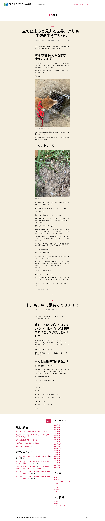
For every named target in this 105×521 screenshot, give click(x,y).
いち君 (38, 289)
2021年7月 (57, 429)
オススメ (57, 483)
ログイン (57, 501)
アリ (41, 289)
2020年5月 (57, 458)
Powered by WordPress (40, 517)
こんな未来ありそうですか (62, 481)
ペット (56, 487)
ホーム (71, 4)
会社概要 (76, 4)
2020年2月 (57, 465)
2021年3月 (57, 437)
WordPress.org (58, 508)
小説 (55, 491)
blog (52, 26)
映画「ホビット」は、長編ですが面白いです (29, 443)
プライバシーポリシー (91, 4)
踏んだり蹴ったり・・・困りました (26, 466)
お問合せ (82, 4)
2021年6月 (57, 431)
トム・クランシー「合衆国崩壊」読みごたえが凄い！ (31, 431)
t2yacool (42, 40)
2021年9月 (57, 425)
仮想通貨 (56, 489)
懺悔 (43, 289)
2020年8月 (57, 452)
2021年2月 (57, 440)
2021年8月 (57, 427)
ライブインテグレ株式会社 (27, 517)
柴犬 (46, 289)
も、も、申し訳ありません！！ (52, 305)
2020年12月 (57, 444)
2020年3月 (57, 463)
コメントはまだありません (63, 40)
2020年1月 (57, 467)
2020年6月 (57, 456)
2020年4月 (57, 461)
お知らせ (57, 479)
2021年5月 (57, 433)
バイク (56, 485)
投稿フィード (58, 503)
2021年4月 (57, 435)
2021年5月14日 (51, 309)
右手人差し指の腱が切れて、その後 (26, 440)
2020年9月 (57, 450)
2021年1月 (57, 442)
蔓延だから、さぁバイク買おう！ (26, 446)
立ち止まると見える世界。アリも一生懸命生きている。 (52, 33)
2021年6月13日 (51, 40)
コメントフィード (59, 506)
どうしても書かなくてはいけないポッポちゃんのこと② (32, 456)
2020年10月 (57, 448)
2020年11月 (57, 446)
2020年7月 (57, 454)
